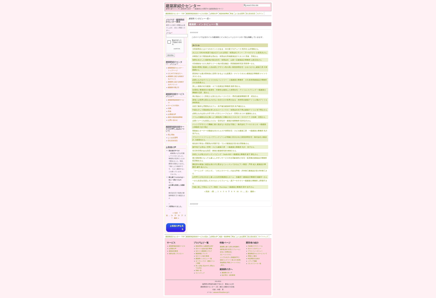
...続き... (222, 265)
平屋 (228, 262)
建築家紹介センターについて (257, 253)
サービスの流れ (173, 105)
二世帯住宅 (227, 252)
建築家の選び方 (173, 87)
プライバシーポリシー (255, 251)
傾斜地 (222, 249)
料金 (231, 13)
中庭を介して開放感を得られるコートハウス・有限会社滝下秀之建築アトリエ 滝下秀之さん (229, 110)
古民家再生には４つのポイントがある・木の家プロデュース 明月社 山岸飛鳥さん (225, 49)
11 (241, 191)
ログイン (260, 13)
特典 (169, 108)
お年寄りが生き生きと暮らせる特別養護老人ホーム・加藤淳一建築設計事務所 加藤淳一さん (229, 177)
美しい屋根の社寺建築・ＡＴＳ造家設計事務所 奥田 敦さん (216, 86)
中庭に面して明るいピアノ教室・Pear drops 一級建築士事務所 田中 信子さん (223, 187)
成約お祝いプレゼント (176, 253)
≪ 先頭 (175, 213)
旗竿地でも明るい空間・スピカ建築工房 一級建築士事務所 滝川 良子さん (223, 147)
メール (169, 33)
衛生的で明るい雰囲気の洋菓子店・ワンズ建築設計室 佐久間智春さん (220, 143)
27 (182, 215)
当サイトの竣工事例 (202, 256)
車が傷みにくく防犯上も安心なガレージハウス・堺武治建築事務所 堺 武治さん (225, 96)
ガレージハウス (225, 254)
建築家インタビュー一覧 (204, 258)
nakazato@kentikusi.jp (221, 292)
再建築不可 (235, 257)
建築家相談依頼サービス (177, 246)
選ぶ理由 (171, 135)
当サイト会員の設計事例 (204, 248)
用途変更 (223, 262)
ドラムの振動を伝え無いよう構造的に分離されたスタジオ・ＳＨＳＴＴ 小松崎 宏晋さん (228, 117)
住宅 (221, 252)
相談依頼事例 (224, 13)
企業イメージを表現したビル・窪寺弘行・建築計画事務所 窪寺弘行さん (221, 120)
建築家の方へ (227, 273)
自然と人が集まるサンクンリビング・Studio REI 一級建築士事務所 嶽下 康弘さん (225, 154)
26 (179, 215)
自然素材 (236, 247)
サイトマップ (263, 236)
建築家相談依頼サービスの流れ (197, 13)
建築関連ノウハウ (201, 253)
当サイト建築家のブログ (204, 251)
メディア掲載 (252, 261)
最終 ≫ (176, 218)
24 (172, 215)
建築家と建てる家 (226, 247)
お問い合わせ (173, 120)
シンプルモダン (225, 257)
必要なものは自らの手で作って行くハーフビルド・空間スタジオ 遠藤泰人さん (224, 113)
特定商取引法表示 (254, 258)
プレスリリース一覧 (254, 263)
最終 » (252, 191)
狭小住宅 (228, 249)
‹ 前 (212, 191)
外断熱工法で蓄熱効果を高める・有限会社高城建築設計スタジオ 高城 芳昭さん (225, 56)
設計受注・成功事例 (228, 275)
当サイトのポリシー (254, 248)
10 (237, 191)
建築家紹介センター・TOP (175, 13)
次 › (247, 191)
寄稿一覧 (199, 270)
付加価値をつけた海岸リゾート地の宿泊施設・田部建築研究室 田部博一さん (223, 63)
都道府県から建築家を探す (204, 246)
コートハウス (235, 262)
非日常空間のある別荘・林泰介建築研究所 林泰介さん (214, 150)
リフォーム (235, 249)
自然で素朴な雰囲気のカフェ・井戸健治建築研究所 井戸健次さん (218, 106)
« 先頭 (206, 191)
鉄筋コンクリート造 (226, 260)
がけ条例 (237, 260)
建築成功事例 (173, 251)
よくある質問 (239, 13)
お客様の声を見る (176, 227)
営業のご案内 (252, 256)
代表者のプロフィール (255, 246)
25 (175, 215)
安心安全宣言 (250, 13)
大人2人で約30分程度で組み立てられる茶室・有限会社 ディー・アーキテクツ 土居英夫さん (229, 52)
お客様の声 (214, 13)
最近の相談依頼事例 (175, 117)
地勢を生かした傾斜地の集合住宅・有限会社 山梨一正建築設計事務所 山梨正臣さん (227, 60)
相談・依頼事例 (224, 236)
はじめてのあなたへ (175, 73)
